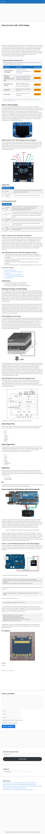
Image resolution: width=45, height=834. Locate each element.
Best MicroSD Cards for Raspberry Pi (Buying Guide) (14, 787)
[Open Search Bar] (43, 2)
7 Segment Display (9, 277)
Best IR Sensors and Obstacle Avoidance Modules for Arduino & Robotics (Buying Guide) (22, 786)
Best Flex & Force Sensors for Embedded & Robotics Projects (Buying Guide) (19, 782)
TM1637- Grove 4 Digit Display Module (14, 274)
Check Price (37, 71)
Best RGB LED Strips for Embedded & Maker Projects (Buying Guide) (18, 789)
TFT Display (7, 273)
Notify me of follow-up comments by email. (13, 720)
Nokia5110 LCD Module (10, 270)
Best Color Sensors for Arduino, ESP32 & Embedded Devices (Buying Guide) (19, 784)
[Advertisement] (22, 13)
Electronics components (8, 670)
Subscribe (22, 759)
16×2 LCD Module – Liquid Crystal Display (14, 276)
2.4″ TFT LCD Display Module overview (14, 271)
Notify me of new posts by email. (10, 722)
